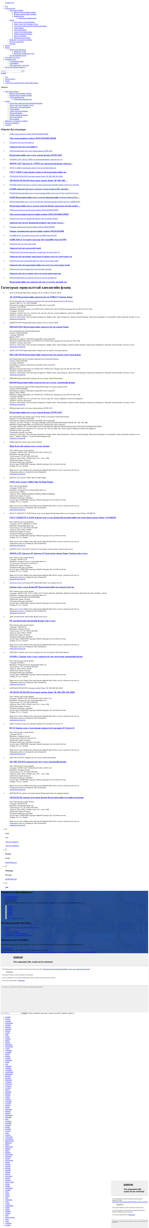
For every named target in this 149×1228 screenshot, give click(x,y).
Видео (7, 46)
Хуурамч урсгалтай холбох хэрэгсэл (18, 935)
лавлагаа (13, 319)
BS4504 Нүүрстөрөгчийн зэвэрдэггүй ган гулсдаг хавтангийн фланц (42, 382)
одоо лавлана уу (7, 948)
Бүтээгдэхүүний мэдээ (18, 50)
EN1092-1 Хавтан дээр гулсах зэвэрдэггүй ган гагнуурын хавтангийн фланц (46, 656)
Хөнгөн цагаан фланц (22, 38)
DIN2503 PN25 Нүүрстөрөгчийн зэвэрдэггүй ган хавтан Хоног (39, 327)
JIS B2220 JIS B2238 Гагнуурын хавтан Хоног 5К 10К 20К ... (38, 180)
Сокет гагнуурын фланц (23, 32)
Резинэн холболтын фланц (35, 952)
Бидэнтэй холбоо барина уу (15, 67)
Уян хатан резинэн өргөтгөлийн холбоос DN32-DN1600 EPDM (39, 214)
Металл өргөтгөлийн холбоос (25, 12)
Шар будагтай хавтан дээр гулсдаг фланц (29, 446)
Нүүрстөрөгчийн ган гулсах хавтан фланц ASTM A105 (36, 155)
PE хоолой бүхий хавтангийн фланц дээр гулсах (33, 621)
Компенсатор (19, 16)
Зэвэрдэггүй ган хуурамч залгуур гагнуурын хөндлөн (35, 273)
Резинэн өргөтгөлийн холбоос (25, 14)
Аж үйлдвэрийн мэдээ (18, 55)
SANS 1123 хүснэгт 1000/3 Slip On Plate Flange (31, 482)
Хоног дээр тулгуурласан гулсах (26, 24)
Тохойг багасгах (90, 952)
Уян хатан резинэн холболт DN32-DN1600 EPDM (33, 138)
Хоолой (12, 44)
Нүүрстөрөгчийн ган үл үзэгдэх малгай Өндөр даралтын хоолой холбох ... (45, 206)
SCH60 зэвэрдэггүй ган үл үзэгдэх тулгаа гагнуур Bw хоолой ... (40, 189)
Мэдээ (7, 48)
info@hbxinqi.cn (11, 862)
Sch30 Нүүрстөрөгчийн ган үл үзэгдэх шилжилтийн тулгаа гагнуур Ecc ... (45, 197)
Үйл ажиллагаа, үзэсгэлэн (19, 65)
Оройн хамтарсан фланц (23, 34)
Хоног (12, 20)
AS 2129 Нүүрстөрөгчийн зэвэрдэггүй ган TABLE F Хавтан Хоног (41, 297)
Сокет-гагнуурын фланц (19, 111)
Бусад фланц (14, 119)
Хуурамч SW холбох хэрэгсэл (16, 933)
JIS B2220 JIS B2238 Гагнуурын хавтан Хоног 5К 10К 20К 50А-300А (42, 692)
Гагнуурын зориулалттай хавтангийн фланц (30, 26)
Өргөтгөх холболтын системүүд (13, 952)
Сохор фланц (19, 28)
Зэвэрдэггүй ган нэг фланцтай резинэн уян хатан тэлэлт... (37, 223)
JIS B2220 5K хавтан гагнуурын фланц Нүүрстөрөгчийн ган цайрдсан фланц (47, 797)
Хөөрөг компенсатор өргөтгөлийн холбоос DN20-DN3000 (37, 231)
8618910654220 (11, 879)
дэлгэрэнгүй (20, 319)
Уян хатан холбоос (16, 10)
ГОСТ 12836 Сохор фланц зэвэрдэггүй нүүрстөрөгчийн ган (38, 172)
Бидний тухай (10, 59)
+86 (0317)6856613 (12, 846)
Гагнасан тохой (68, 952)
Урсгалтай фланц (20, 30)
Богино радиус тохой (54, 952)
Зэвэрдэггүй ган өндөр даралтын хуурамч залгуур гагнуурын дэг (41, 256)
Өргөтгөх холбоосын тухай (24, 53)
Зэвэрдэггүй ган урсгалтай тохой (25, 248)
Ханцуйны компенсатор (27, 18)
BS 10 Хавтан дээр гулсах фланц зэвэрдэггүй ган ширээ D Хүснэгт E (42, 728)
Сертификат (14, 63)
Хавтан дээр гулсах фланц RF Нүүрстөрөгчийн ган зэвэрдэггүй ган (42, 587)
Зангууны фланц (20, 36)
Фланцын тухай (20, 51)
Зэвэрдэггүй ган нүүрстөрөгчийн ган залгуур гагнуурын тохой (40, 265)
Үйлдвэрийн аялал (17, 61)
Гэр (6, 6)
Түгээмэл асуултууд (12, 57)
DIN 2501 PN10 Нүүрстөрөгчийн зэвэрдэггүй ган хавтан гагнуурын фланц (45, 355)
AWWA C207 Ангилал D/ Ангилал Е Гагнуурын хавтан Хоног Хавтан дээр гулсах (49, 553)
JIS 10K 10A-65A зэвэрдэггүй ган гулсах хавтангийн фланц (38, 762)
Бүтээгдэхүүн (10, 8)
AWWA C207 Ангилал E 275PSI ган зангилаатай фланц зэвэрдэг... (41, 163)
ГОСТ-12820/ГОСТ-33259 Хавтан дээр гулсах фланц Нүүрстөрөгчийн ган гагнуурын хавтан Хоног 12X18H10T (63, 517)
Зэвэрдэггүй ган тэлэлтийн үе (24, 147)
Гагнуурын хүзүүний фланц (24, 22)
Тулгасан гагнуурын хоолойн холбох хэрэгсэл (22, 927)
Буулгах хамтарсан (17, 42)
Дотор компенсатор (17, 97)
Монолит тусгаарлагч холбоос (21, 40)
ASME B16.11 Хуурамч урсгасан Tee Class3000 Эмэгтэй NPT (38, 239)
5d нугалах (79, 952)
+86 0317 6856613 (11, 842)
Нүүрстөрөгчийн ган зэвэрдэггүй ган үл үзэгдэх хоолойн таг (38, 282)
